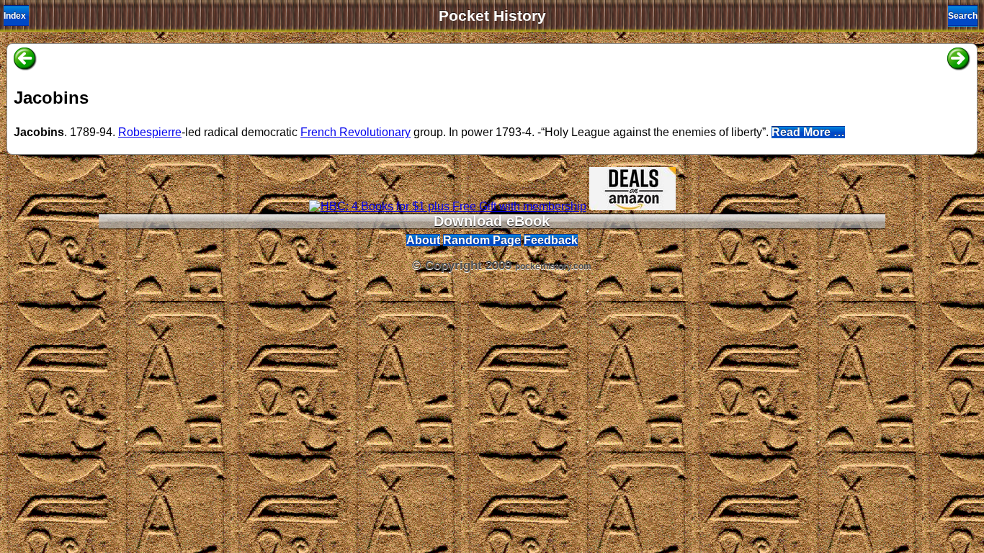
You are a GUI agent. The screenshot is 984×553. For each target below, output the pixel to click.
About (423, 240)
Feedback (551, 240)
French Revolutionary (355, 132)
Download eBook (492, 221)
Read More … (808, 132)
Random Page (482, 240)
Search (963, 16)
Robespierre (150, 132)
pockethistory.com (553, 266)
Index (15, 16)
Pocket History (492, 15)
